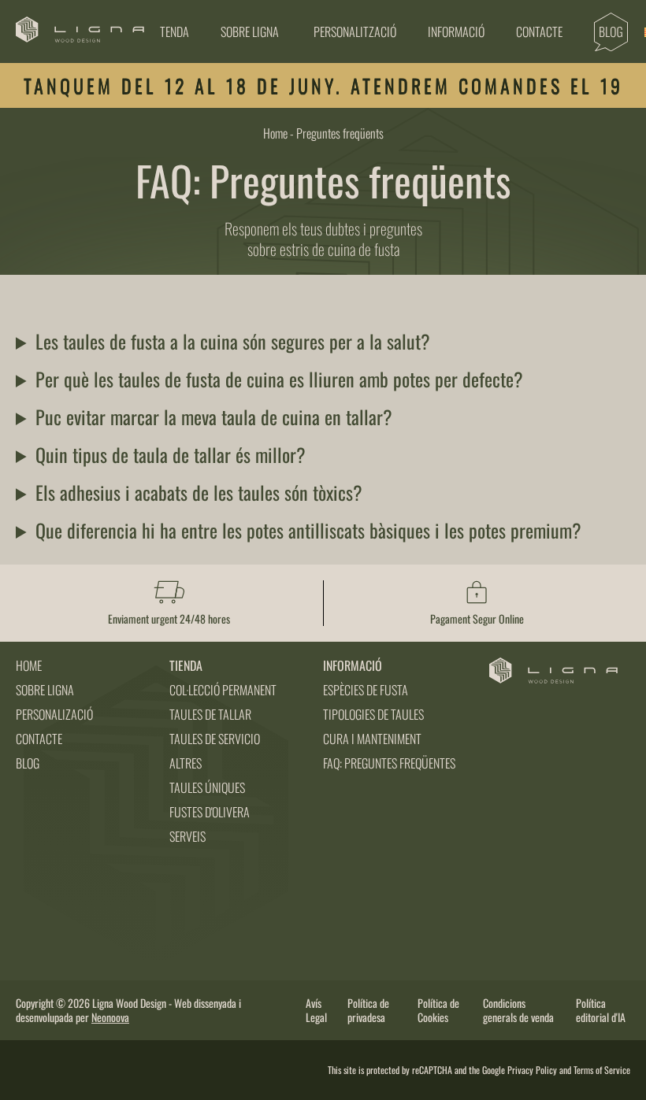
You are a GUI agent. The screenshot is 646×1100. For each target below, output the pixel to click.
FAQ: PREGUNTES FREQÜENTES (389, 763)
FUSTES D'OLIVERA (209, 811)
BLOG (27, 763)
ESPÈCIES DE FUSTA (365, 689)
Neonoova (110, 1017)
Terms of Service (602, 1069)
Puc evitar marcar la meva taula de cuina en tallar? (213, 416)
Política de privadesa (368, 1010)
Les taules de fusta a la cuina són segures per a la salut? (232, 341)
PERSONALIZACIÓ (54, 714)
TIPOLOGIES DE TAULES (373, 714)
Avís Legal (316, 1010)
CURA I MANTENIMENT (372, 738)
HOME (29, 665)
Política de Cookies (438, 1010)
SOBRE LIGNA (250, 32)
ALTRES (185, 763)
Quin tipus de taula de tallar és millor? (170, 454)
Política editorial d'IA (601, 1010)
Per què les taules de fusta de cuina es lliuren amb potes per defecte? (279, 379)
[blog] (611, 32)
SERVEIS (187, 836)
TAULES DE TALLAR (210, 714)
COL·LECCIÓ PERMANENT (223, 689)
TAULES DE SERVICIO (214, 738)
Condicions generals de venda (518, 1010)
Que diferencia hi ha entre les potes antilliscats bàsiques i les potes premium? (308, 530)
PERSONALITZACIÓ (355, 31)
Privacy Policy (532, 1069)
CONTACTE (39, 738)
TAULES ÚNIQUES (207, 787)
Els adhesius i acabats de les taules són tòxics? (198, 492)
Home (275, 133)
